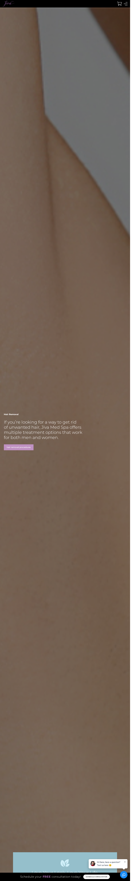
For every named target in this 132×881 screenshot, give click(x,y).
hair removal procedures (19, 447)
